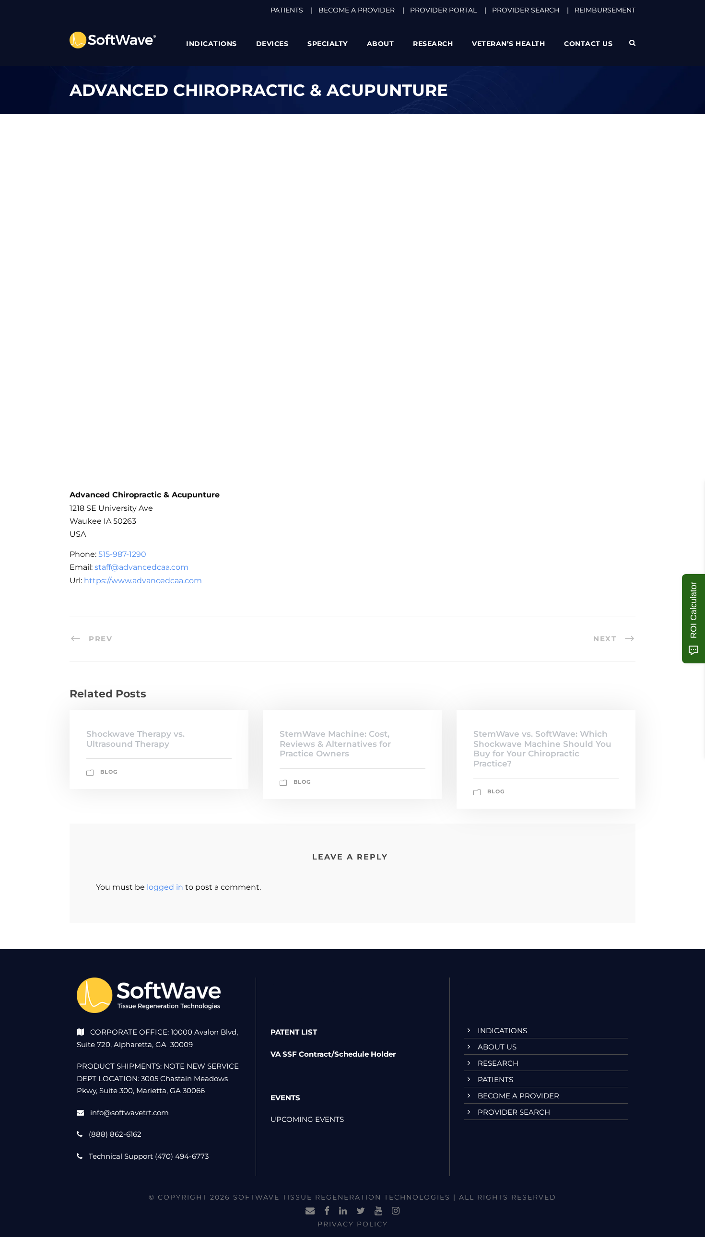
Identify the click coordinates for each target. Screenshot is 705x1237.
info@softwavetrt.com (129, 1112)
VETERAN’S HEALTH (508, 43)
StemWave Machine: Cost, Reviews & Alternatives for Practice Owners (335, 743)
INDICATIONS (502, 1030)
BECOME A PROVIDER (356, 10)
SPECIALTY (327, 43)
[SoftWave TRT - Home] (113, 39)
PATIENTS (286, 10)
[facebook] (326, 1211)
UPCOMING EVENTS (307, 1119)
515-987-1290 (122, 554)
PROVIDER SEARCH (525, 10)
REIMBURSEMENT (605, 10)
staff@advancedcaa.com (141, 567)
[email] (310, 1211)
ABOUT (380, 43)
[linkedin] (343, 1211)
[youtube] (378, 1211)
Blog (109, 771)
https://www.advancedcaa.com (143, 580)
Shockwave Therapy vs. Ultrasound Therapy (135, 738)
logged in (165, 887)
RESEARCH (433, 43)
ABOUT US (497, 1046)
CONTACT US (588, 43)
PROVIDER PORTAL (443, 10)
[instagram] (396, 1211)
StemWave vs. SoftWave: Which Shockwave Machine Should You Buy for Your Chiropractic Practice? (542, 748)
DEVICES (272, 43)
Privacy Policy (352, 1224)
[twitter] (360, 1211)
